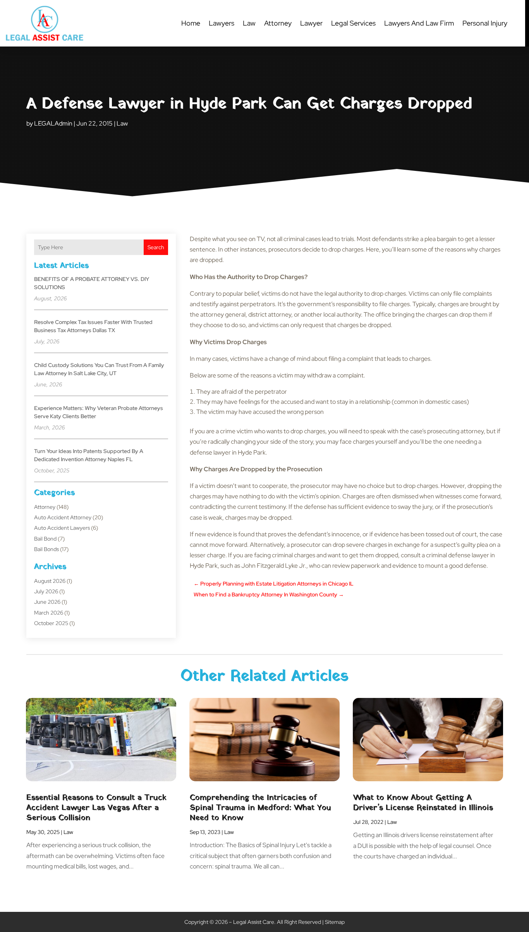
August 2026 (49, 580)
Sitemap (335, 921)
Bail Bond (45, 538)
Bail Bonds (46, 549)
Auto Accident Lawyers (62, 527)
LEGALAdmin (53, 123)
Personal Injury (484, 23)
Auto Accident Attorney (62, 517)
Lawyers (221, 23)
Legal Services (353, 23)
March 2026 (48, 612)
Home (190, 23)
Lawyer (311, 23)
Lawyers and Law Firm (419, 23)
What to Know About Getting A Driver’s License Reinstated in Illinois (423, 803)
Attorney (278, 23)
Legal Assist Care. (254, 921)
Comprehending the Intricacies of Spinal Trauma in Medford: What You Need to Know (260, 808)
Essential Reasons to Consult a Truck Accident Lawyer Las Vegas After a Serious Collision (96, 808)
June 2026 (47, 601)
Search (156, 247)
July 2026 (46, 591)
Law (249, 23)
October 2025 (51, 623)
